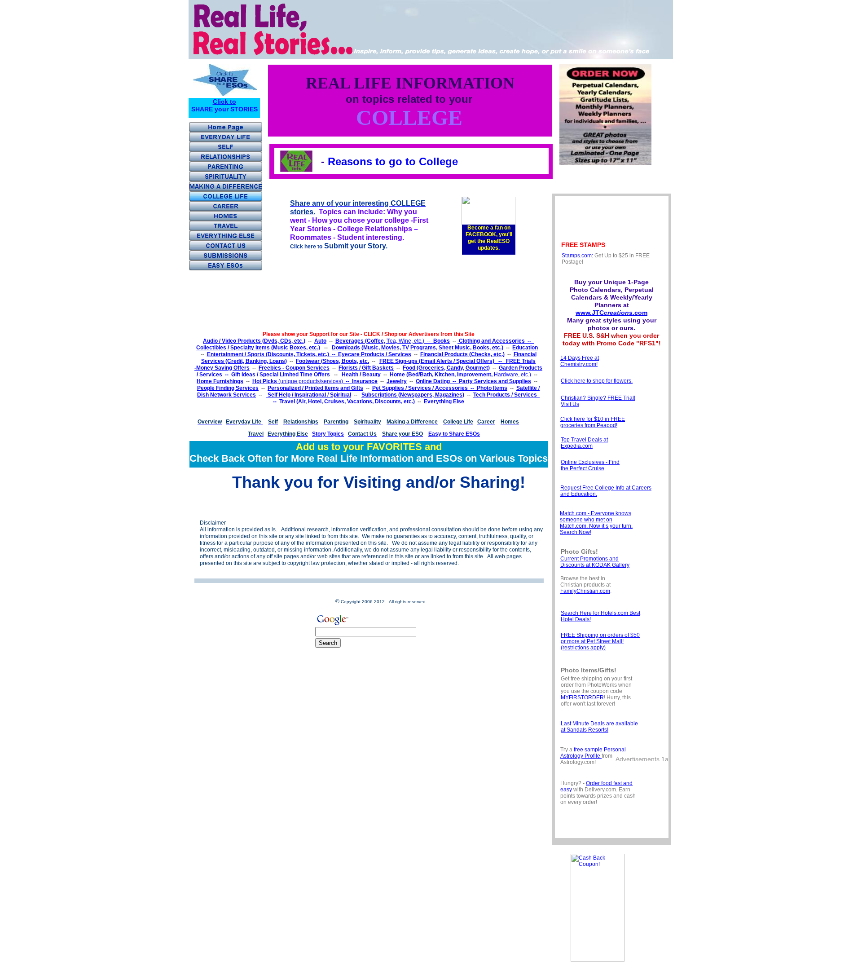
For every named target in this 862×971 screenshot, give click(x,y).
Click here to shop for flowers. (597, 381)
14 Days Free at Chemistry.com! (579, 361)
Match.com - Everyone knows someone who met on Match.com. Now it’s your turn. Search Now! (596, 522)
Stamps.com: (577, 255)
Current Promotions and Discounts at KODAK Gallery (594, 562)
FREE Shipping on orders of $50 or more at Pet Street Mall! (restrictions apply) (600, 641)
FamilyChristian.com (585, 591)
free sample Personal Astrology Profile (593, 752)
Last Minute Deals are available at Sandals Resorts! (599, 726)
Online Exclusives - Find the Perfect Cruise (590, 465)
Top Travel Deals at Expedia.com (584, 443)
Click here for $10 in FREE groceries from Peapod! (592, 422)
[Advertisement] (357, 506)
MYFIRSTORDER (582, 697)
